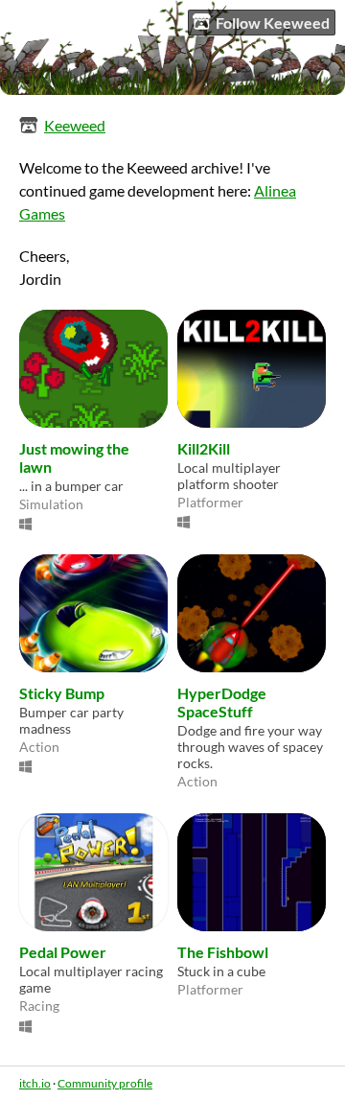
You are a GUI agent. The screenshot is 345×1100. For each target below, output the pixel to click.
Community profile (105, 1083)
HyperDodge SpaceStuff (221, 702)
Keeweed (74, 125)
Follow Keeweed (273, 22)
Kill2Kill (203, 448)
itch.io (35, 1083)
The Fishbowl (222, 952)
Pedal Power (62, 952)
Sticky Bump (61, 693)
